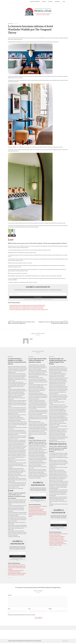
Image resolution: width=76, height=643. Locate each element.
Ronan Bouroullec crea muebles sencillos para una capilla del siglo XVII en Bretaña (57, 361)
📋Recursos (50, 1)
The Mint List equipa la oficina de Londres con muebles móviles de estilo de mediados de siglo (17, 565)
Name (9, 608)
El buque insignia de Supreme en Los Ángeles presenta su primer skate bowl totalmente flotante (27, 305)
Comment (10, 595)
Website (50, 608)
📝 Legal (63, 1)
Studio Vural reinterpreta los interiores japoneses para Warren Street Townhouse (38, 507)
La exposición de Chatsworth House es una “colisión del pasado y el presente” (16, 571)
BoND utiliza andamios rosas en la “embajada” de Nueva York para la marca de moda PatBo (26, 308)
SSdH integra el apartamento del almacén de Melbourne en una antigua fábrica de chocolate (27, 306)
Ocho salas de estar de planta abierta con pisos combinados (16, 568)
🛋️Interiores (57, 1)
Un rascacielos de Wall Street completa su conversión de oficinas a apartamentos (36, 510)
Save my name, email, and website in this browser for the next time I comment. (21, 614)
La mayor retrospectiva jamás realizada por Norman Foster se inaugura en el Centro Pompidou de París (29, 309)
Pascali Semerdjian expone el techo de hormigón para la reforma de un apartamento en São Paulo (37, 512)
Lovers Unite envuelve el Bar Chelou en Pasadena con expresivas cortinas (37, 360)
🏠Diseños (44, 1)
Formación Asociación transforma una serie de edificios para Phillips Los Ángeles (57, 544)
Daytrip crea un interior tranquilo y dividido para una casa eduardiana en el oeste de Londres (17, 574)
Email (29, 608)
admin (31, 339)
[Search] (67, 1)
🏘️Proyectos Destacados (35, 1)
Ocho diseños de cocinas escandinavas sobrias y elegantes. (37, 515)
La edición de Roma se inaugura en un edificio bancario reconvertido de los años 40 (17, 361)
